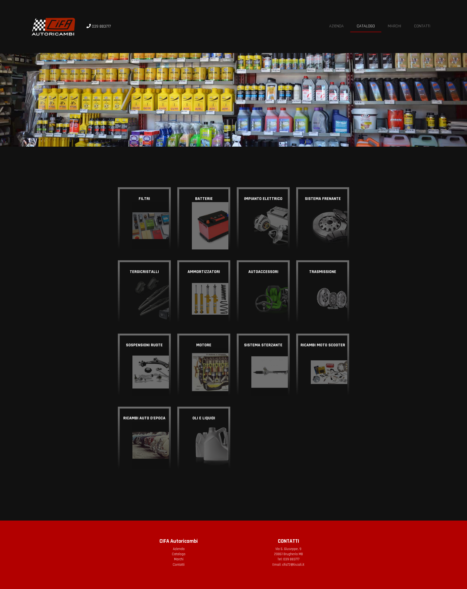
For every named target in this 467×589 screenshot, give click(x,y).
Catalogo (366, 26)
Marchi (394, 26)
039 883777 (291, 559)
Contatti (422, 26)
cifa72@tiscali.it (293, 564)
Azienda (336, 26)
